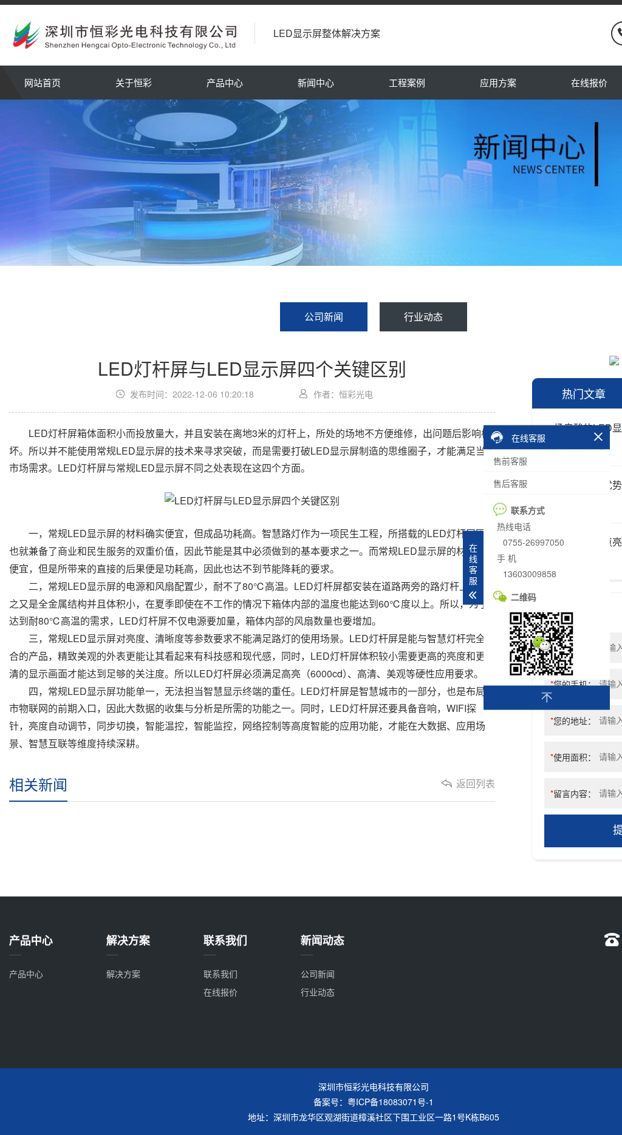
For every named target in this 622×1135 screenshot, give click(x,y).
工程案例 (407, 82)
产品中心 (225, 82)
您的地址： (573, 720)
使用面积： (573, 757)
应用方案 (498, 82)
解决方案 (123, 973)
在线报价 (220, 992)
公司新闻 (323, 317)
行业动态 (423, 317)
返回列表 (475, 783)
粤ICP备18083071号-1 (390, 1102)
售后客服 (510, 483)
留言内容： (573, 793)
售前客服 (510, 461)
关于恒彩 (133, 82)
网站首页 (42, 82)
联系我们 (220, 973)
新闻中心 (316, 82)
